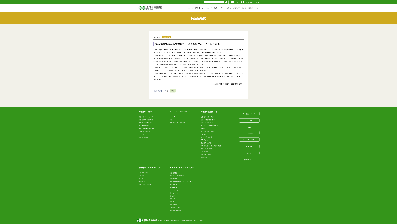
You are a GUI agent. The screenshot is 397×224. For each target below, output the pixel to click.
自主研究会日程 (206, 143)
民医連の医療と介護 (209, 111)
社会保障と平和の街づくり (150, 167)
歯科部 (203, 128)
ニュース (172, 117)
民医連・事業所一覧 (145, 123)
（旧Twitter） (250, 139)
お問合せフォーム (249, 159)
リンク (172, 202)
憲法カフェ (142, 179)
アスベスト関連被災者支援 (209, 125)
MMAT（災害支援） (207, 137)
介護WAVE (142, 181)
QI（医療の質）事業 (207, 131)
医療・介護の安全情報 (208, 120)
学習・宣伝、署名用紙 (146, 184)
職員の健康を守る (206, 149)
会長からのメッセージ (146, 117)
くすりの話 (204, 152)
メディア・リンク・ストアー (182, 167)
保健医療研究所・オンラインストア (181, 181)
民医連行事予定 (144, 137)
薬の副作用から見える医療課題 (211, 146)
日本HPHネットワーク (177, 193)
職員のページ (250, 113)
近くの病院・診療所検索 (146, 128)
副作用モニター (206, 154)
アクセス (141, 134)
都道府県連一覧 (144, 125)
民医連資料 (173, 184)
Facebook (249, 133)
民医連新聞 (166, 37)
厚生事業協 (173, 187)
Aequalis (203, 134)
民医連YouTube (175, 207)
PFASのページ (205, 157)
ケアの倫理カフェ (144, 173)
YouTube (249, 2)
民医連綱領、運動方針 (146, 120)
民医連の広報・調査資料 (177, 123)
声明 (171, 120)
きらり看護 (173, 205)
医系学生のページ (206, 140)
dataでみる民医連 (144, 131)
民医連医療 (173, 179)
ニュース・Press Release (180, 111)
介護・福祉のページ (207, 123)
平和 (173, 91)
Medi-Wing (173, 196)
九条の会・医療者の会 (177, 176)
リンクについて (198, 220)
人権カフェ (142, 176)
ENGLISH (249, 120)
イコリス (172, 199)
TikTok (257, 2)
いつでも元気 (174, 190)
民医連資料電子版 (175, 210)
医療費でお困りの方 (207, 117)
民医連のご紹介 (145, 111)
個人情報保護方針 (187, 220)
